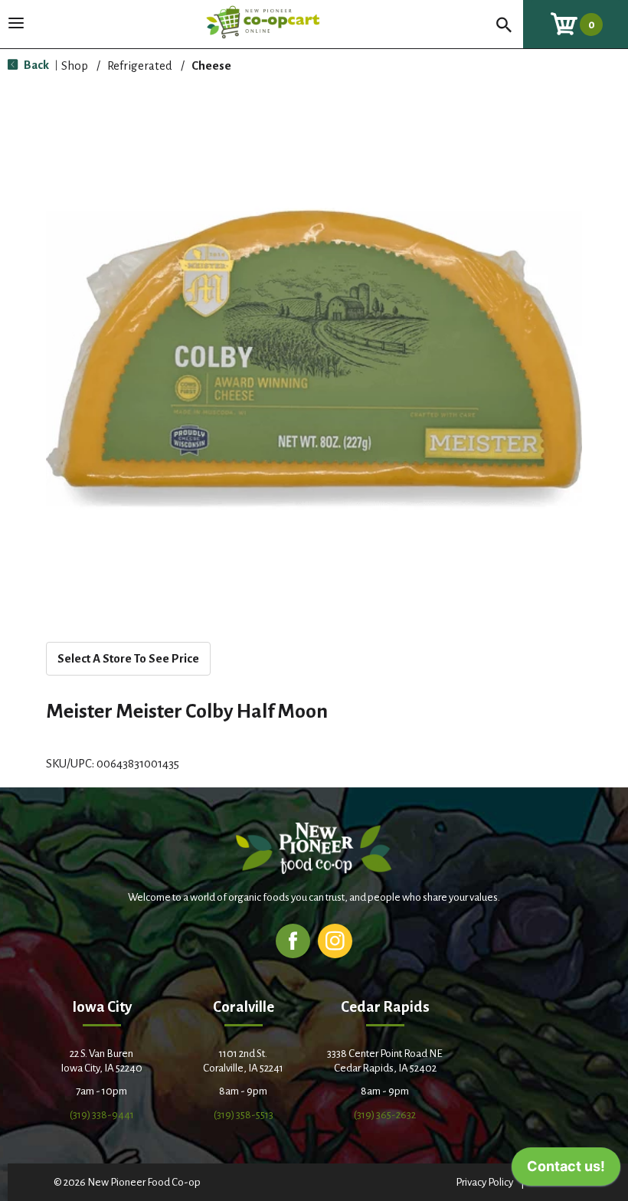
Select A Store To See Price (128, 658)
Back (35, 64)
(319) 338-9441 (102, 1115)
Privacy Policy (484, 1182)
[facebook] (293, 940)
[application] (566, 1170)
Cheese (211, 65)
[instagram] (335, 940)
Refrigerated (139, 65)
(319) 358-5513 (243, 1115)
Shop (74, 65)
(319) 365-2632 (385, 1115)
